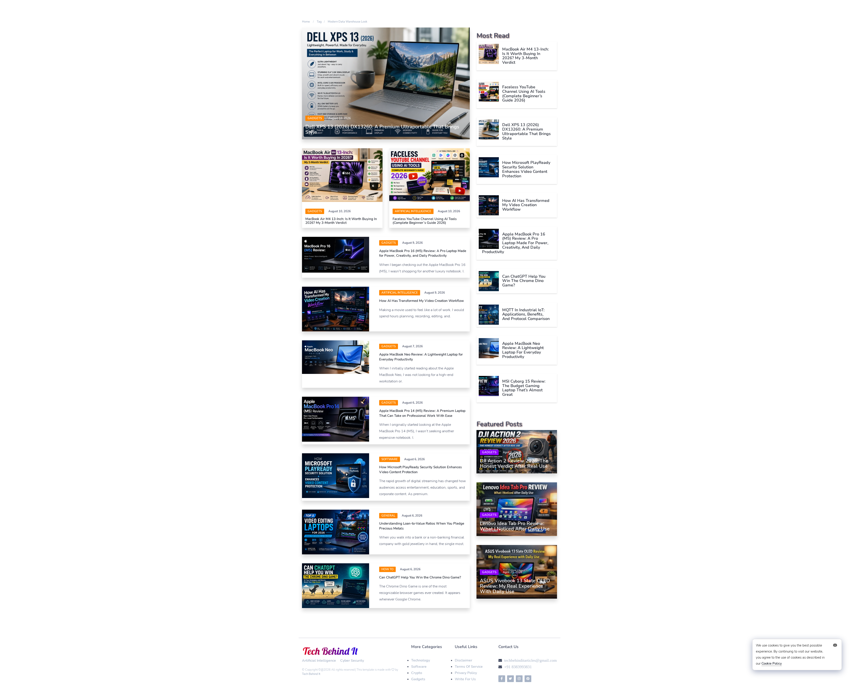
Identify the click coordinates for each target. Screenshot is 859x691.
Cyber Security (352, 660)
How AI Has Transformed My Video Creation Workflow (421, 301)
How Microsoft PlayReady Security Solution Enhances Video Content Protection (526, 169)
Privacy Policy (466, 672)
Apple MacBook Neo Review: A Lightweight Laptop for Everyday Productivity (523, 350)
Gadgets (315, 118)
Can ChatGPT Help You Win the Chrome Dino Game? (420, 577)
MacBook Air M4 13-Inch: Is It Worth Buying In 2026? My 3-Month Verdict (341, 221)
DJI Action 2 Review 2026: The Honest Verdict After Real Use (514, 464)
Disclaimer (463, 660)
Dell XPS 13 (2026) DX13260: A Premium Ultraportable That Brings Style (382, 129)
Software (419, 666)
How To (387, 569)
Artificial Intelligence (413, 211)
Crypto (416, 672)
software (389, 459)
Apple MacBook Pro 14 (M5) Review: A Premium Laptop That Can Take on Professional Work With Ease (422, 413)
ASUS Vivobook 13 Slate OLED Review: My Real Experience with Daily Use (515, 586)
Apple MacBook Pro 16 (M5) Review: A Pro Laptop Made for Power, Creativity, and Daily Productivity (422, 253)
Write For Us (465, 679)
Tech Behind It (311, 674)
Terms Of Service (469, 666)
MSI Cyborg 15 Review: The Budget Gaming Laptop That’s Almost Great (523, 388)
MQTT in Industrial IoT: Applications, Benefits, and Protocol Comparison (526, 314)
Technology (420, 660)
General (388, 516)
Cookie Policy (771, 663)
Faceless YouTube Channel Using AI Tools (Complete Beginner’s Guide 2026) (425, 221)
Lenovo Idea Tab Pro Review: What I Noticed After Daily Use (515, 526)
